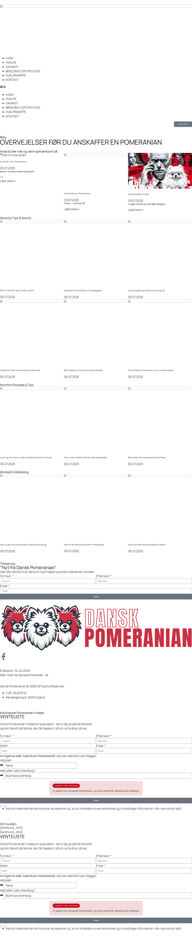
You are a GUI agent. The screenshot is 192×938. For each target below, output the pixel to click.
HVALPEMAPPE (16, 75)
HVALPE (11, 62)
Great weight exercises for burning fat (146, 290)
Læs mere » (8, 181)
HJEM (9, 58)
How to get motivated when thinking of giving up (23, 544)
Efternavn (103, 576)
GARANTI (12, 67)
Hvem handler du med (138, 194)
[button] (96, 87)
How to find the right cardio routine (17, 290)
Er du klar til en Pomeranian (13, 161)
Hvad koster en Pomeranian (77, 193)
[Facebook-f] (3, 656)
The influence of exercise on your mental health (151, 370)
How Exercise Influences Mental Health (147, 544)
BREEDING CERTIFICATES (23, 71)
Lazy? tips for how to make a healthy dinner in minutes (26, 457)
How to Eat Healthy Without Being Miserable (85, 457)
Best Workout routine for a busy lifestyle (83, 370)
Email (4, 586)
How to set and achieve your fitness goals (84, 544)
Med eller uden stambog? (17, 771)
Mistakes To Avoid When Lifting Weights (83, 290)
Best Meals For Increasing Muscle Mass (147, 457)
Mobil (4, 746)
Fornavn (6, 576)
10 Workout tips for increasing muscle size (20, 370)
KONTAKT (12, 80)
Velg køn (6, 760)
